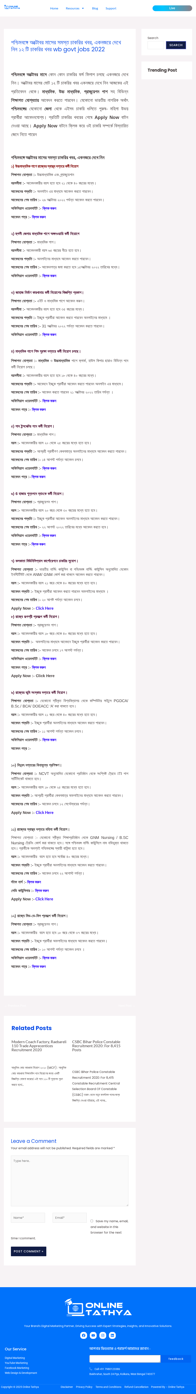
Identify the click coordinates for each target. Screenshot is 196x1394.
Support (111, 8)
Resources (72, 8)
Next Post (126, 1005)
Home (54, 8)
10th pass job (43, 1055)
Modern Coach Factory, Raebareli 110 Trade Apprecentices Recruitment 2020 (38, 1045)
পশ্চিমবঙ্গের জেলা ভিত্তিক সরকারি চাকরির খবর (57, 62)
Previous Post (15, 1005)
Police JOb (78, 1059)
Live (172, 8)
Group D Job (46, 57)
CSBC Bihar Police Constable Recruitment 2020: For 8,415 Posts (96, 1045)
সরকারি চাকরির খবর (89, 62)
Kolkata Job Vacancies (70, 57)
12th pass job (104, 1055)
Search (153, 38)
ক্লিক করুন (39, 748)
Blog (95, 8)
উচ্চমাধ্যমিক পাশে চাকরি (22, 62)
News (20, 1059)
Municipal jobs (96, 57)
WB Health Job (117, 57)
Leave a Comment (23, 57)
